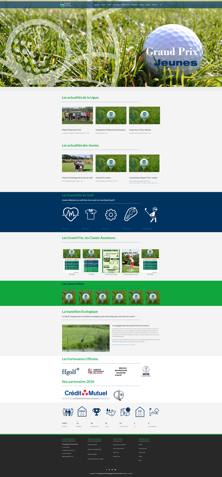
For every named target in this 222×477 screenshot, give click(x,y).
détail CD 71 (139, 183)
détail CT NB (132, 183)
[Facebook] (106, 469)
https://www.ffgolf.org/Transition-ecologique (124, 344)
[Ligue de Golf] (66, 4)
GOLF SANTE (65, 228)
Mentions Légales (92, 454)
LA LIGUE (97, 5)
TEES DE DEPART (126, 228)
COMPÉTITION (125, 5)
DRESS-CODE (85, 228)
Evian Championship (118, 448)
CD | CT (103, 5)
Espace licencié (143, 448)
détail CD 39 (154, 183)
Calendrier (116, 5)
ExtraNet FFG (142, 452)
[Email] (115, 469)
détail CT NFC (147, 183)
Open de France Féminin (119, 444)
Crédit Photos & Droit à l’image (95, 459)
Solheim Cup (116, 456)
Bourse (148, 5)
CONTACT (154, 5)
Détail (88, 133)
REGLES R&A (105, 228)
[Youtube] (109, 469)
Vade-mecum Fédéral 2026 (94, 449)
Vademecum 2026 (92, 444)
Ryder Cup (116, 452)
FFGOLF (141, 444)
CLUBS (109, 5)
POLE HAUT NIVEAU (147, 228)
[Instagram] (112, 469)
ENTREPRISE (134, 5)
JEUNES (142, 5)
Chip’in (140, 456)
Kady (140, 460)
